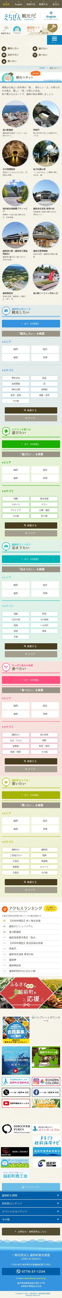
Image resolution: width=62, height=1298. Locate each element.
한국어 (55, 4)
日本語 (6, 4)
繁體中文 (43, 4)
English (18, 4)
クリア (31, 418)
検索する (32, 410)
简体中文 (31, 4)
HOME (42, 68)
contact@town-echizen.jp (34, 1278)
